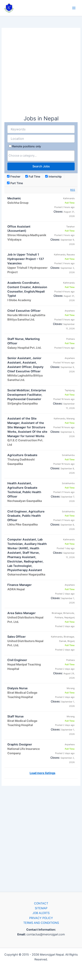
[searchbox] (41, 156)
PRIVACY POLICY (41, 918)
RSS (72, 189)
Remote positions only (26, 146)
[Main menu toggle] (74, 8)
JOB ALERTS (41, 913)
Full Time (34, 176)
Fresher (15, 176)
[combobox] (41, 155)
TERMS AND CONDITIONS (41, 923)
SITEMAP (41, 908)
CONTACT (41, 903)
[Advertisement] (41, 73)
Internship (55, 176)
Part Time (16, 183)
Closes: (58, 211)
